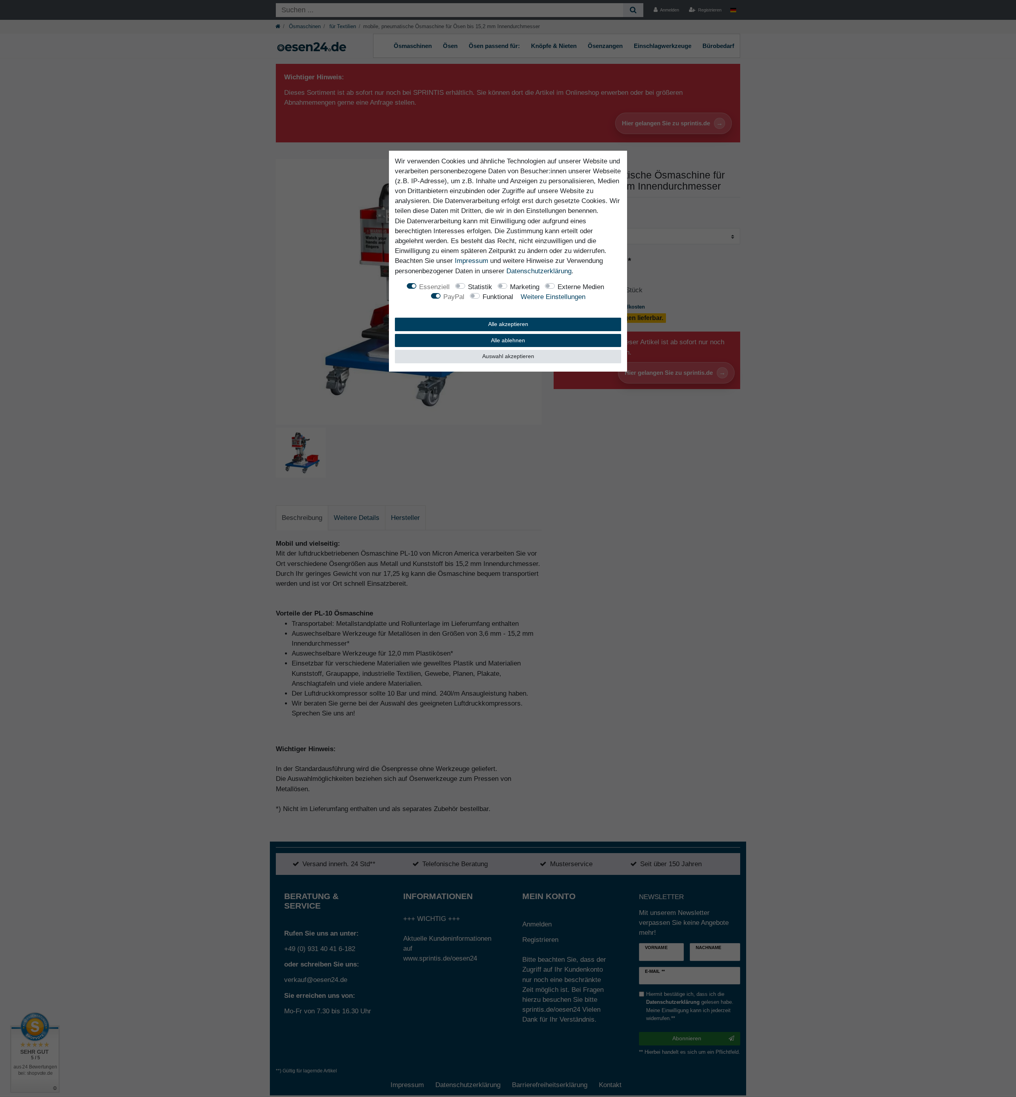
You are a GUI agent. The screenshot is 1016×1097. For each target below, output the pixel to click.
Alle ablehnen (508, 340)
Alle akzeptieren (508, 324)
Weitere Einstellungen (553, 297)
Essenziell (434, 287)
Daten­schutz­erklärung (539, 271)
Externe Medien (581, 287)
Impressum (471, 261)
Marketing (524, 287)
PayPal (453, 297)
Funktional (498, 297)
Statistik (480, 287)
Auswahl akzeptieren (508, 356)
